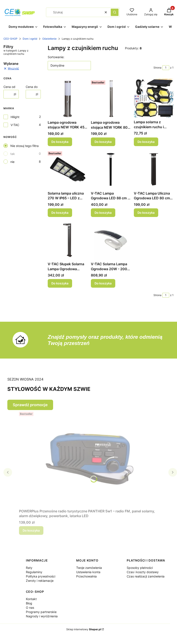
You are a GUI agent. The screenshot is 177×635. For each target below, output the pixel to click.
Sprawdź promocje (30, 405)
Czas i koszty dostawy (143, 572)
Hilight (15, 117)
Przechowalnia (86, 576)
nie (12, 162)
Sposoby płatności (140, 567)
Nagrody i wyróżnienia (42, 616)
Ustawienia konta (88, 572)
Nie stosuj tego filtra (24, 146)
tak (12, 154)
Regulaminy (34, 572)
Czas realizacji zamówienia (145, 576)
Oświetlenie (49, 38)
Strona (157, 67)
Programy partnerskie (41, 612)
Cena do (32, 87)
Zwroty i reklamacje (40, 580)
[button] (115, 12)
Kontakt (31, 599)
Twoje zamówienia (89, 567)
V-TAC (15, 125)
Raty (29, 567)
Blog (29, 603)
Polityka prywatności (40, 576)
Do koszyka (59, 142)
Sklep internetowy (83, 629)
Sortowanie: (56, 57)
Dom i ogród (30, 38)
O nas (30, 607)
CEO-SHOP (10, 38)
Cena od (9, 87)
